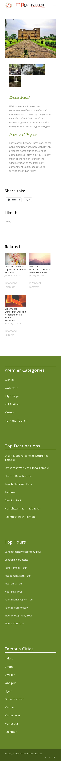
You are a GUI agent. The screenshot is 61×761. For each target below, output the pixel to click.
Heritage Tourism (16, 420)
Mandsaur (11, 723)
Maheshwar (12, 715)
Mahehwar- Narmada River (23, 508)
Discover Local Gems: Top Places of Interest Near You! (15, 269)
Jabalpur (10, 683)
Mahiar (9, 707)
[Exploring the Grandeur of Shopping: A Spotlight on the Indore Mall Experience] (15, 301)
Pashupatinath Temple (20, 517)
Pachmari (11, 492)
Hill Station (12, 404)
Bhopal (9, 667)
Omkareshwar (14, 699)
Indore (9, 658)
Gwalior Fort (13, 500)
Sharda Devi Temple (18, 476)
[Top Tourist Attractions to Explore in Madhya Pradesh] (39, 259)
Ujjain (8, 691)
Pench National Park (18, 484)
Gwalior (10, 675)
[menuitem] (54, 5)
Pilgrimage (12, 396)
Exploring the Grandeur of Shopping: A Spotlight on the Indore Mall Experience (15, 314)
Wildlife (10, 380)
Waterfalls (11, 388)
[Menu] (54, 5)
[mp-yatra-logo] (25, 6)
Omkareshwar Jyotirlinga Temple (27, 468)
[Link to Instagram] (54, 757)
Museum (10, 412)
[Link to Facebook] (50, 757)
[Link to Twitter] (45, 757)
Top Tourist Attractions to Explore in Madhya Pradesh (39, 269)
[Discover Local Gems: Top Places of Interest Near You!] (15, 259)
